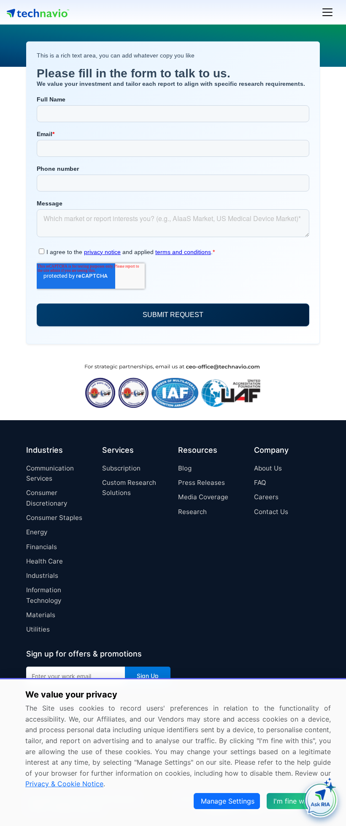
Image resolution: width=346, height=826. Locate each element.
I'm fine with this (299, 801)
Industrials (42, 576)
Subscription (121, 468)
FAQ (260, 483)
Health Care (44, 561)
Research (192, 512)
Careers (266, 497)
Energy (36, 532)
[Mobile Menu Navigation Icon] (327, 12)
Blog (185, 468)
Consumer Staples (54, 518)
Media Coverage (203, 497)
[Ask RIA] (320, 800)
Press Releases (201, 483)
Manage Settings (227, 801)
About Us (268, 468)
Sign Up (148, 675)
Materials (40, 615)
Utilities (38, 629)
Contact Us (271, 512)
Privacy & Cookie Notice (64, 784)
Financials (41, 547)
